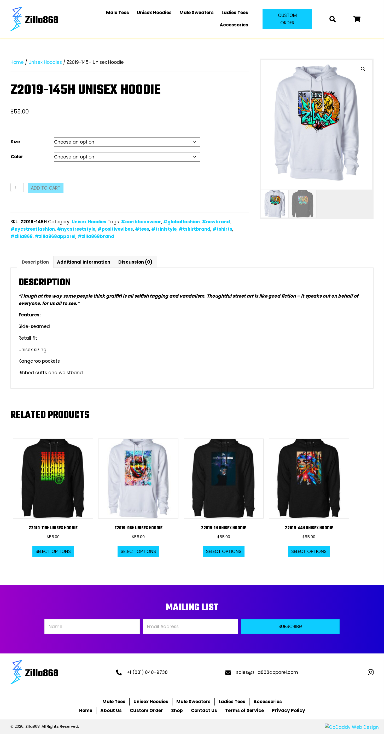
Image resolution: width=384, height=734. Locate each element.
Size (15, 142)
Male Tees (113, 701)
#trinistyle (164, 229)
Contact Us (204, 710)
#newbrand (216, 222)
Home (17, 62)
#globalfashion (181, 222)
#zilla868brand (96, 236)
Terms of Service (244, 710)
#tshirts (222, 229)
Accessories (267, 701)
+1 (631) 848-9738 (147, 672)
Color (17, 156)
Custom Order (146, 710)
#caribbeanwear (141, 222)
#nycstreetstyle (76, 229)
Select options (53, 551)
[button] (287, 19)
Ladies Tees (232, 701)
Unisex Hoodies (45, 62)
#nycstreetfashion (32, 229)
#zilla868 (21, 236)
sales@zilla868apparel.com (267, 672)
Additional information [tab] (83, 262)
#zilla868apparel (55, 236)
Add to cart (45, 188)
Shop (177, 710)
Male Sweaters (193, 701)
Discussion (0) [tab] (135, 262)
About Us (111, 710)
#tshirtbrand (194, 229)
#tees (142, 229)
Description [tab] (35, 262)
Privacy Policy (288, 710)
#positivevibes (115, 229)
